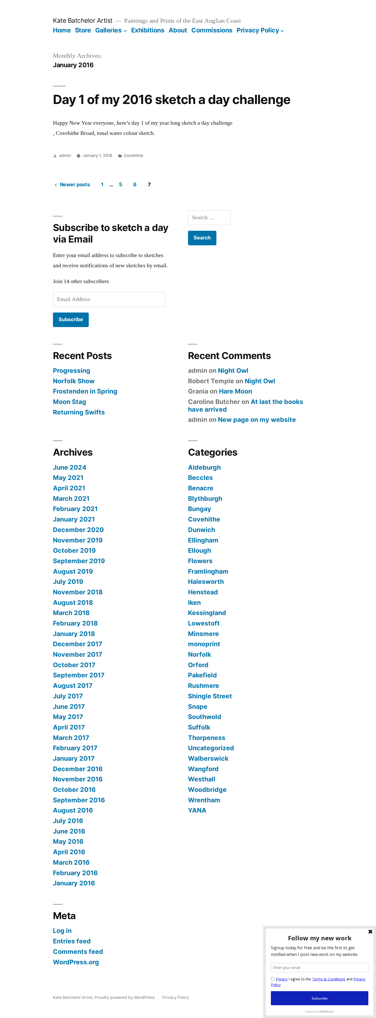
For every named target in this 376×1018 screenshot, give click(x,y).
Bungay (199, 509)
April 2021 (69, 488)
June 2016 (69, 831)
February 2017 (75, 748)
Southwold (204, 717)
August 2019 (73, 571)
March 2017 (71, 738)
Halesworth (206, 581)
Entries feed (72, 941)
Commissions (212, 30)
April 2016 (69, 852)
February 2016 (75, 873)
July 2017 (68, 696)
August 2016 (73, 810)
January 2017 (74, 758)
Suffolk (199, 727)
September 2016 (79, 800)
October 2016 (74, 789)
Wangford (203, 769)
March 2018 (71, 613)
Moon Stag (69, 402)
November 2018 (78, 592)
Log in (62, 930)
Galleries (108, 30)
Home (62, 30)
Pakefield (202, 675)
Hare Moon (235, 391)
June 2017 (69, 706)
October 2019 (74, 550)
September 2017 (79, 675)
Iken (194, 602)
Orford (198, 665)
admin (65, 155)
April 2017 (69, 727)
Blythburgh (205, 498)
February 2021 (75, 509)
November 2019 (78, 540)
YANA (197, 810)
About (178, 30)
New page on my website (257, 419)
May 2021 (68, 477)
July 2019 (68, 581)
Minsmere (203, 634)
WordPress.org (76, 962)
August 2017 (73, 685)
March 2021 (71, 498)
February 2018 (75, 623)
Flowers (200, 561)
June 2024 (69, 467)
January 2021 (74, 519)
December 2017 (77, 644)
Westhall (201, 779)
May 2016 (68, 841)
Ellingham (203, 540)
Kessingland (207, 613)
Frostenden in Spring (85, 391)
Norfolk (199, 654)
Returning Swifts (79, 412)
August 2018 (73, 602)
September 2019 (79, 561)
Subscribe (71, 319)
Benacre (200, 488)
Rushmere (203, 685)
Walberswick (208, 758)
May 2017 (68, 717)
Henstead (203, 592)
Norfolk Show (74, 381)
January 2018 (74, 634)
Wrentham (204, 800)
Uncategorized (211, 748)
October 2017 (74, 665)
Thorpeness (206, 738)
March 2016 (71, 862)
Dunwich (201, 530)
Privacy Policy (258, 30)
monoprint (204, 644)
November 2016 (78, 779)
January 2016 (74, 883)
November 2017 (77, 654)
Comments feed (78, 951)
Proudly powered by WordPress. (126, 997)
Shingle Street (210, 696)
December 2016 (78, 769)
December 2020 (78, 530)
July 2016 (68, 821)
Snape (197, 706)
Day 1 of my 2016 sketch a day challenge (172, 99)
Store (83, 30)
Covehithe (133, 155)
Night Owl (233, 370)
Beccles (200, 477)
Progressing (71, 370)
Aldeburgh (204, 467)
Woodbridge (207, 789)
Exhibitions (147, 30)
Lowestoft (204, 623)
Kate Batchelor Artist (83, 20)
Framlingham (208, 571)
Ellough (199, 550)
